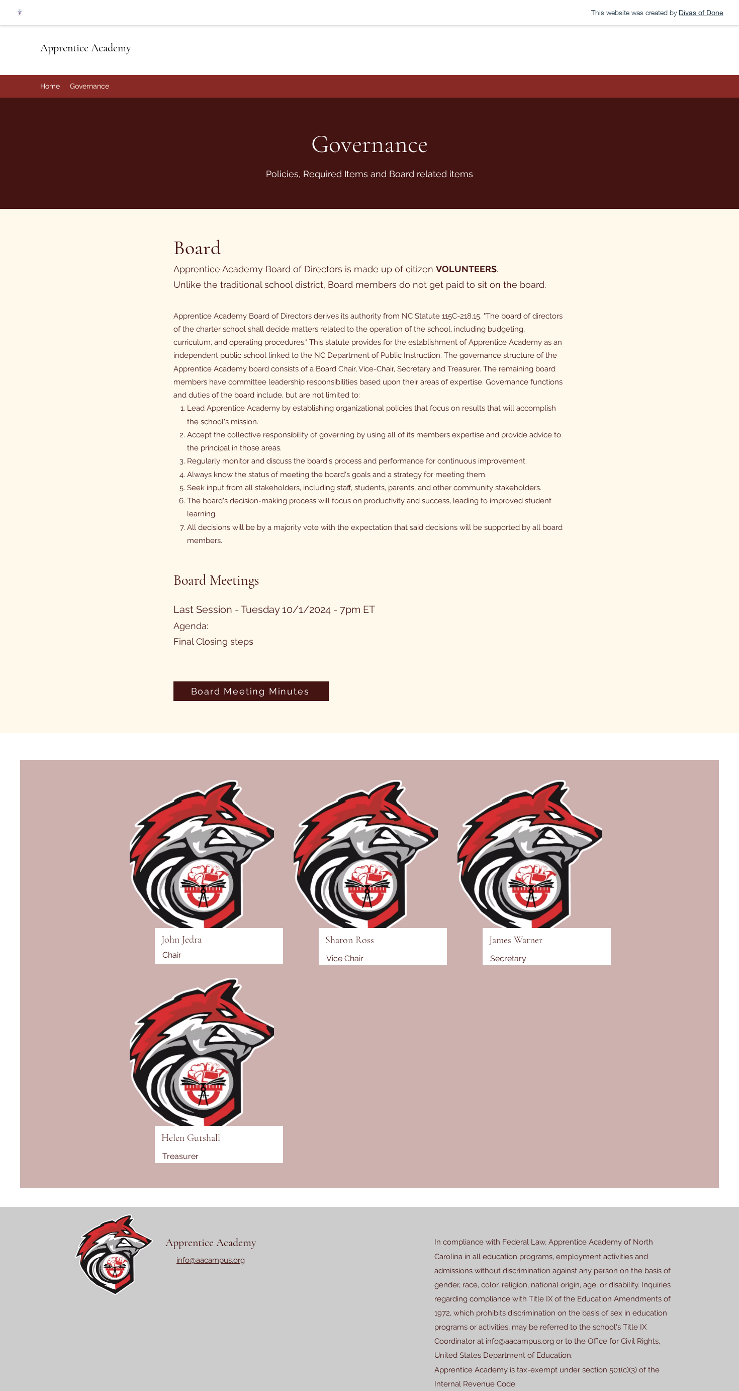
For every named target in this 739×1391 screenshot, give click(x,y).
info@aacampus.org (520, 1341)
